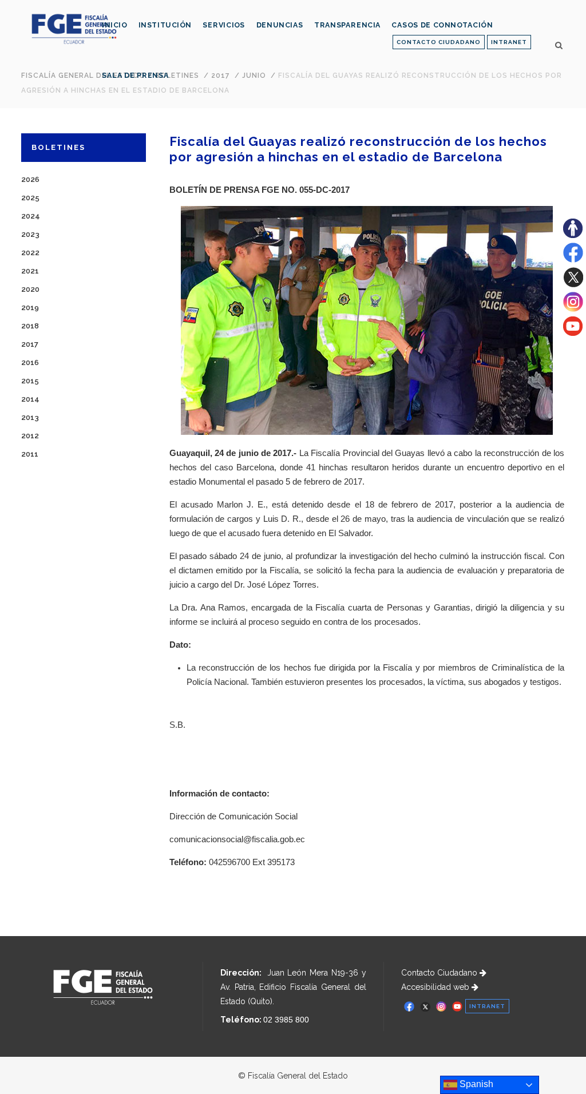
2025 (30, 197)
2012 (30, 435)
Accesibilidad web (436, 987)
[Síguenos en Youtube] (572, 333)
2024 (30, 216)
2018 (30, 326)
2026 (30, 179)
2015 (30, 380)
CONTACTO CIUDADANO (439, 42)
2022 (30, 252)
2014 (30, 399)
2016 (30, 362)
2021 (30, 271)
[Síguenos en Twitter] (573, 284)
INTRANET (509, 42)
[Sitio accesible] (572, 235)
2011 (29, 454)
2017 (29, 344)
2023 (30, 234)
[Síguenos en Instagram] (573, 309)
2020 (30, 289)
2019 (30, 307)
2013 (30, 417)
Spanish (475, 1084)
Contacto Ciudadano (440, 972)
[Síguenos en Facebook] (573, 259)
